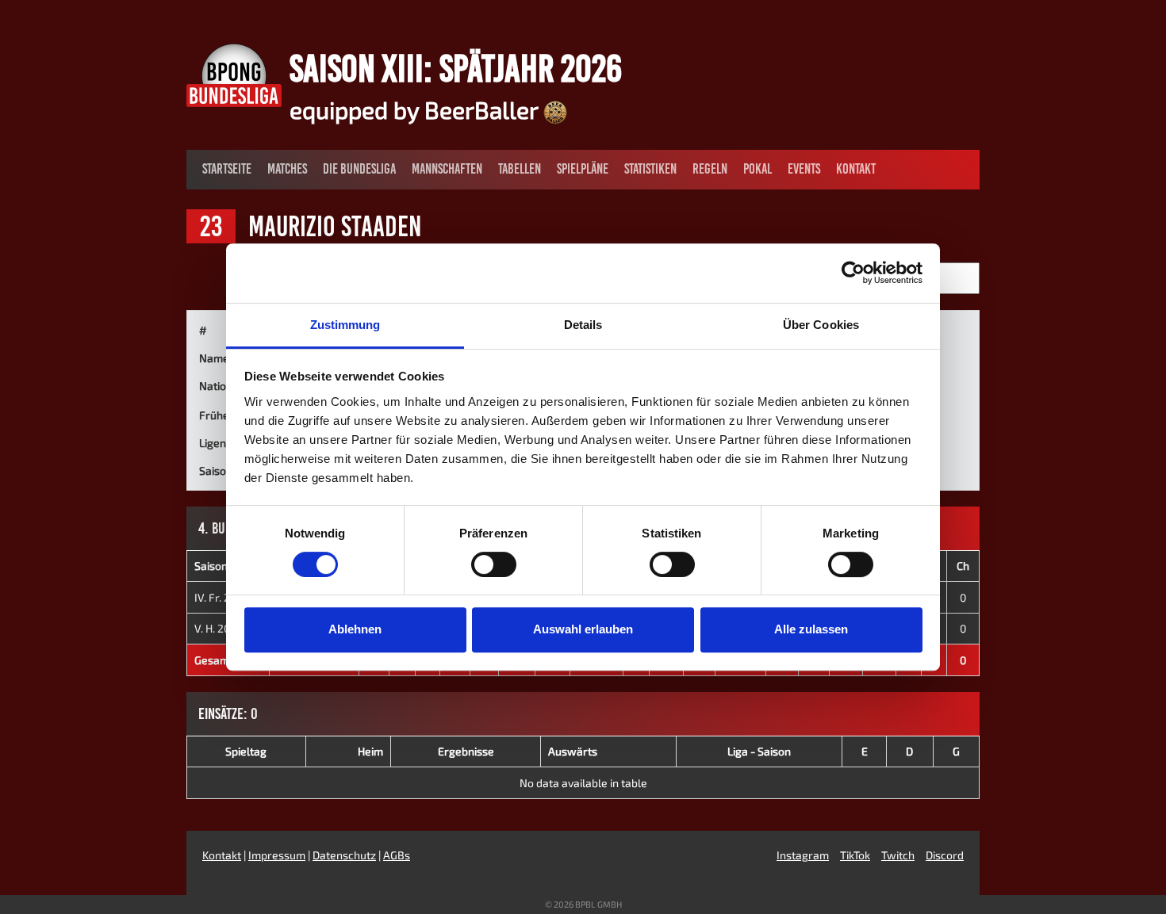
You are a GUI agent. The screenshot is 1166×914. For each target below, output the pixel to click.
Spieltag (246, 751)
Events (804, 169)
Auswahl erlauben (583, 629)
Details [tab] (583, 324)
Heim (370, 751)
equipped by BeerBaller (416, 109)
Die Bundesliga (359, 169)
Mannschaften (447, 169)
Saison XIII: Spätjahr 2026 (456, 68)
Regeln (709, 169)
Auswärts (572, 751)
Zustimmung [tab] (345, 324)
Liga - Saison (759, 751)
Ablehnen (355, 629)
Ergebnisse (466, 751)
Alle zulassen (811, 629)
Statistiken (650, 169)
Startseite (226, 169)
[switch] (493, 564)
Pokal (757, 169)
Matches (287, 169)
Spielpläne (582, 169)
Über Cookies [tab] (821, 324)
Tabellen (519, 169)
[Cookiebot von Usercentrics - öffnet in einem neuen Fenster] (853, 273)
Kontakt (856, 169)
